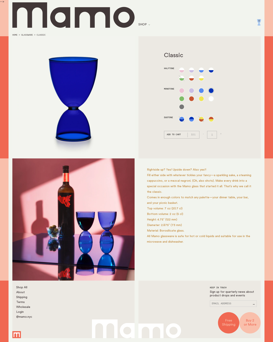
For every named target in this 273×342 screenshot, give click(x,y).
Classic (41, 35)
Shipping (21, 297)
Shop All (21, 287)
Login (20, 311)
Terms (20, 302)
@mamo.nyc (24, 316)
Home (14, 35)
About (20, 292)
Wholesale (23, 307)
